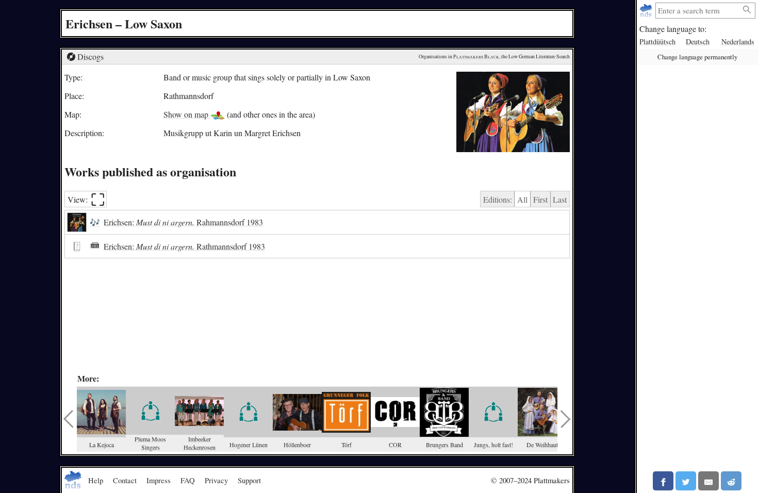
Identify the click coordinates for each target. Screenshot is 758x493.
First (540, 199)
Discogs (89, 56)
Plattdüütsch (657, 41)
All (522, 199)
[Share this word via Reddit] (731, 480)
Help (95, 480)
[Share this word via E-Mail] (708, 480)
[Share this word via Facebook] (663, 480)
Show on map (186, 114)
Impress (158, 480)
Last (560, 199)
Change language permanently (697, 56)
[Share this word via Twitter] (685, 480)
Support (249, 480)
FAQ (187, 480)
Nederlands (737, 41)
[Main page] (646, 11)
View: (86, 199)
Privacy (216, 480)
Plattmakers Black (476, 56)
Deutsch (698, 41)
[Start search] (747, 10)
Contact (125, 480)
